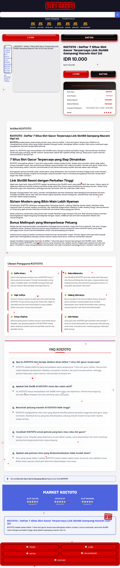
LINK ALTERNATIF (90, 554)
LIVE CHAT (61, 561)
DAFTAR (89, 37)
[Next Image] (58, 69)
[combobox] (57, 14)
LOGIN (30, 37)
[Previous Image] (15, 69)
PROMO (33, 546)
